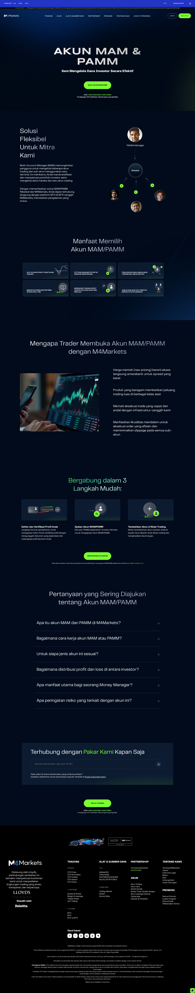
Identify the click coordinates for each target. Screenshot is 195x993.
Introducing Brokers (139, 868)
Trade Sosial (104, 875)
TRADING (49, 16)
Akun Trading (136, 884)
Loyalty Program (142, 16)
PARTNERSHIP (94, 16)
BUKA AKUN (185, 16)
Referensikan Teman (170, 904)
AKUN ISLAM (136, 889)
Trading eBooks (105, 891)
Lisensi (165, 870)
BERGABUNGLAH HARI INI (97, 556)
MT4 (69, 913)
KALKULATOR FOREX (108, 880)
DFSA (26, 3)
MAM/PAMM (136, 870)
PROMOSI (108, 16)
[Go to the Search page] (190, 3)
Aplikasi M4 (104, 872)
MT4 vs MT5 (72, 918)
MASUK (172, 16)
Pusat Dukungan (169, 883)
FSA (15, 3)
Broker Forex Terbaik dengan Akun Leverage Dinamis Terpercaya (143, 894)
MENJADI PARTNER (179, 3)
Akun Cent (135, 887)
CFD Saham (72, 880)
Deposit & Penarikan (139, 899)
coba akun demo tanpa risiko (99, 95)
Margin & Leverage (75, 896)
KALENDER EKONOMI (108, 877)
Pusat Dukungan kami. (95, 777)
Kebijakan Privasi (100, 982)
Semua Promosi (169, 896)
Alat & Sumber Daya (75, 16)
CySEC (20, 3)
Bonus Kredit (167, 901)
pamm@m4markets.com (135, 563)
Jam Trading (72, 901)
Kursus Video (104, 896)
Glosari (102, 894)
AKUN (59, 16)
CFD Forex (71, 872)
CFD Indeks (72, 877)
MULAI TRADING (97, 803)
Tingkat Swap (73, 899)
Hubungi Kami (168, 880)
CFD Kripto (72, 882)
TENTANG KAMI (122, 16)
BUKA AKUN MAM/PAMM (97, 85)
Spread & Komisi (74, 894)
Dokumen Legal (169, 873)
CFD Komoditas (74, 875)
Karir (164, 878)
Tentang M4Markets (171, 868)
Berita (165, 875)
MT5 (69, 915)
